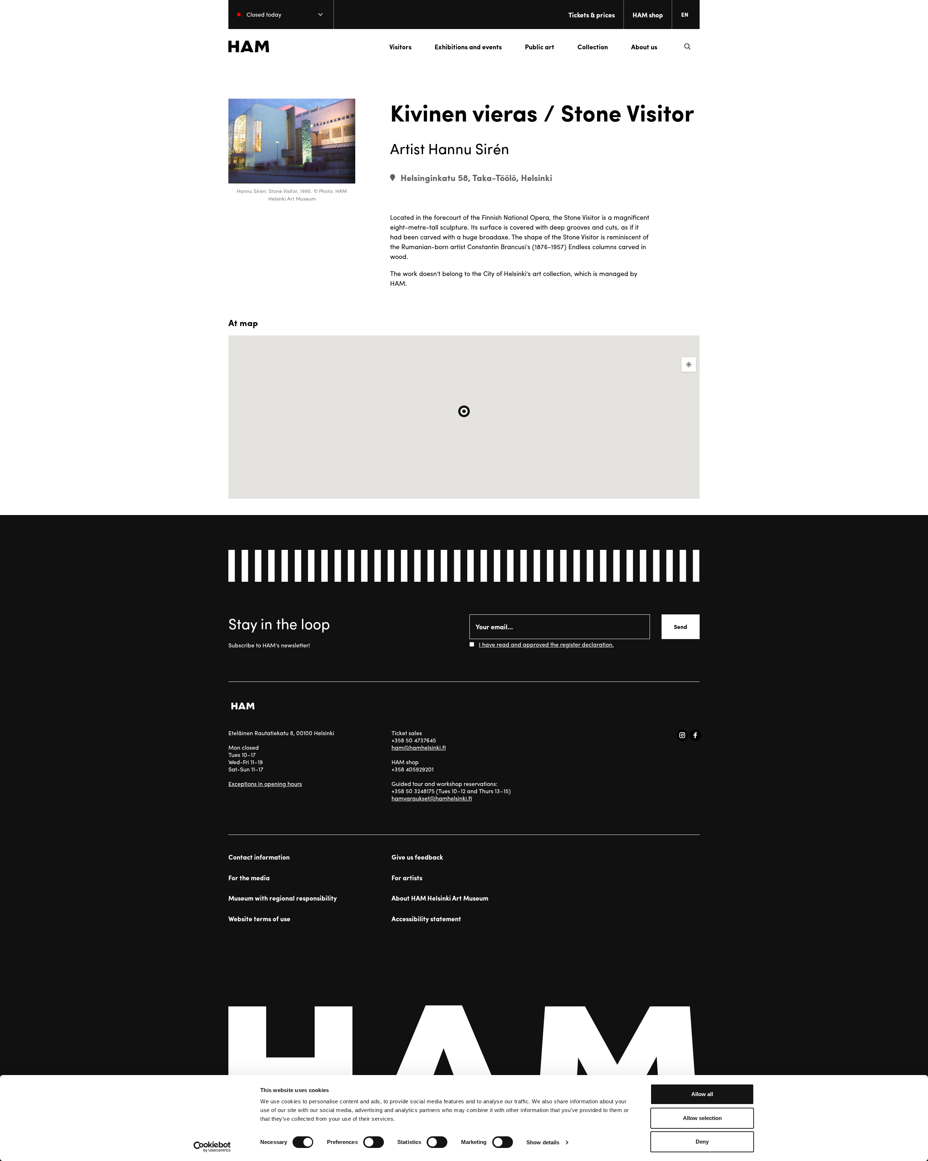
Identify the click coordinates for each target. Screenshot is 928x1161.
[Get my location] (689, 364)
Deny (702, 1142)
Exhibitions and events (468, 46)
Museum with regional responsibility (282, 898)
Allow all (702, 1094)
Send (680, 626)
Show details (542, 1142)
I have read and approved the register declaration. (546, 644)
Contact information (259, 857)
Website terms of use (259, 919)
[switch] (373, 1142)
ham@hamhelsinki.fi (419, 747)
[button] (687, 46)
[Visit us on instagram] (682, 735)
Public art (539, 46)
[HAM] (248, 46)
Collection (592, 46)
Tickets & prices (591, 14)
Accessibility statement (426, 919)
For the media (249, 878)
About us (644, 46)
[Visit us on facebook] (695, 735)
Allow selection (702, 1118)
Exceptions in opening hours (265, 783)
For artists (407, 878)
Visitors (400, 46)
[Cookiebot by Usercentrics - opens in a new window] (212, 1146)
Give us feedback (417, 857)
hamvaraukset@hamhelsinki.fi (432, 798)
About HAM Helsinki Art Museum (440, 898)
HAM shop (648, 14)
